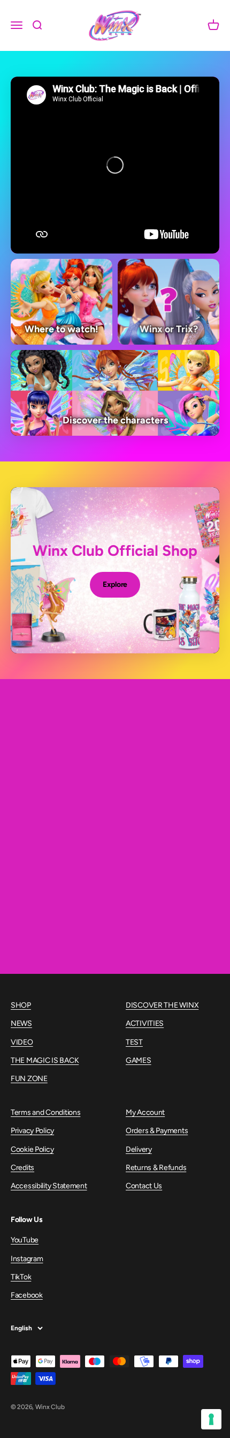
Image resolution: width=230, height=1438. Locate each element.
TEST (134, 1042)
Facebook (27, 1295)
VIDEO (22, 1042)
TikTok (21, 1276)
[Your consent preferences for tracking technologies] (211, 1419)
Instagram (27, 1258)
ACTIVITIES (145, 1023)
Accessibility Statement (49, 1185)
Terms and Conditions (45, 1112)
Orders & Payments (157, 1130)
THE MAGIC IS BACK (45, 1060)
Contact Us (144, 1185)
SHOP (21, 1005)
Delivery (139, 1149)
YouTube (25, 1240)
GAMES (138, 1060)
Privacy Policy (32, 1130)
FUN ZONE (29, 1078)
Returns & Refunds (156, 1167)
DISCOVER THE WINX (162, 1005)
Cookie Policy (32, 1149)
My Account (145, 1112)
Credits (22, 1167)
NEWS (21, 1023)
